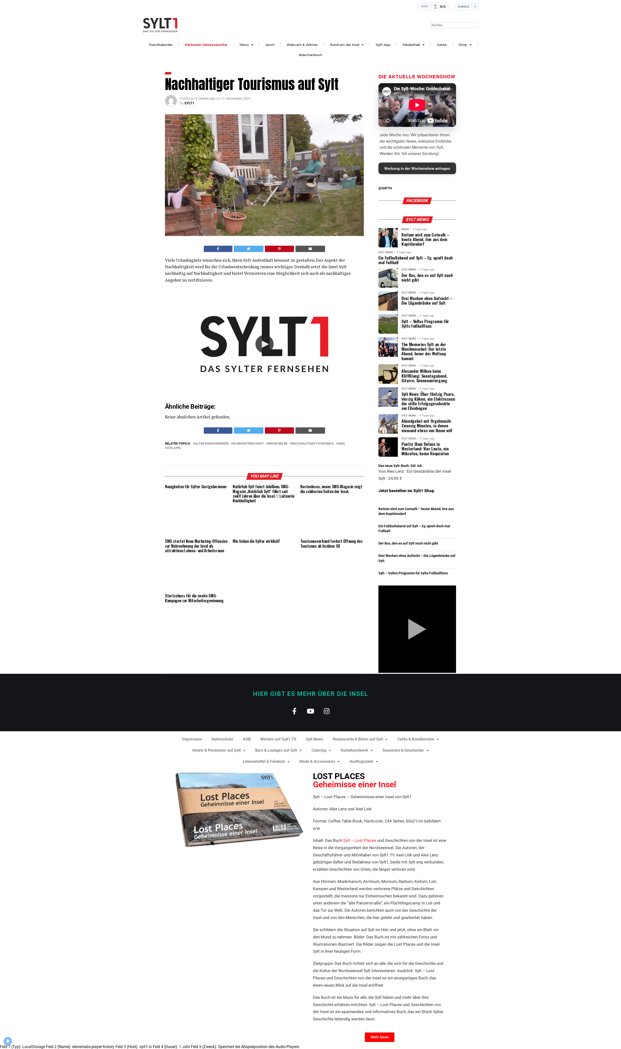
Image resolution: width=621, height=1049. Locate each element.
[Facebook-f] (294, 711)
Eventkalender (161, 45)
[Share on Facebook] (218, 249)
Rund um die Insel (344, 45)
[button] (264, 344)
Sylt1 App (383, 45)
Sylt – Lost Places (359, 840)
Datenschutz (222, 739)
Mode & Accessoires (317, 761)
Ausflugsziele (361, 761)
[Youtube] (310, 711)
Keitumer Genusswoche (206, 45)
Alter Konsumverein (212, 443)
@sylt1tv (385, 188)
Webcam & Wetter (302, 45)
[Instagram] (327, 711)
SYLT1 (189, 103)
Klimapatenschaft (248, 443)
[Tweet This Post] (249, 249)
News (244, 45)
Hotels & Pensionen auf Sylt (216, 750)
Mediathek (411, 45)
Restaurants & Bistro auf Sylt (358, 739)
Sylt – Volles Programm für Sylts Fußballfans (413, 573)
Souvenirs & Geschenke (403, 750)
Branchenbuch (310, 55)
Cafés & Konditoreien (415, 739)
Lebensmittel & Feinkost (264, 761)
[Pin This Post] (279, 249)
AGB (247, 739)
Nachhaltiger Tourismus (313, 443)
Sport (270, 45)
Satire (442, 45)
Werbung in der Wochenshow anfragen (417, 168)
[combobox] (454, 25)
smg (341, 443)
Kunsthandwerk (354, 750)
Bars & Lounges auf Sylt (276, 750)
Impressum (192, 739)
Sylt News (314, 739)
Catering (318, 750)
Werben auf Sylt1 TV (278, 739)
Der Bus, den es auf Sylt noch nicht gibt (408, 543)
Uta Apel (174, 448)
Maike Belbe (277, 443)
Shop (463, 45)
